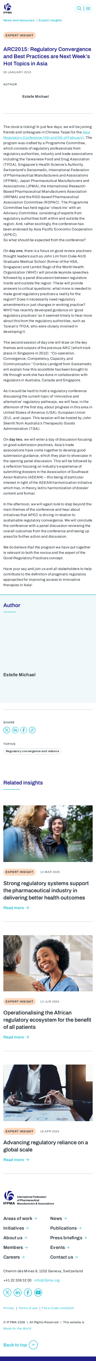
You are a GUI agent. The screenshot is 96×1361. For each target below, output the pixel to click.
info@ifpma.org (47, 1280)
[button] (79, 8)
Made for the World (17, 1328)
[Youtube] (38, 1292)
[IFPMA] (7, 8)
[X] (7, 1292)
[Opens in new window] (6, 730)
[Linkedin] (18, 1292)
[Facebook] (28, 1292)
